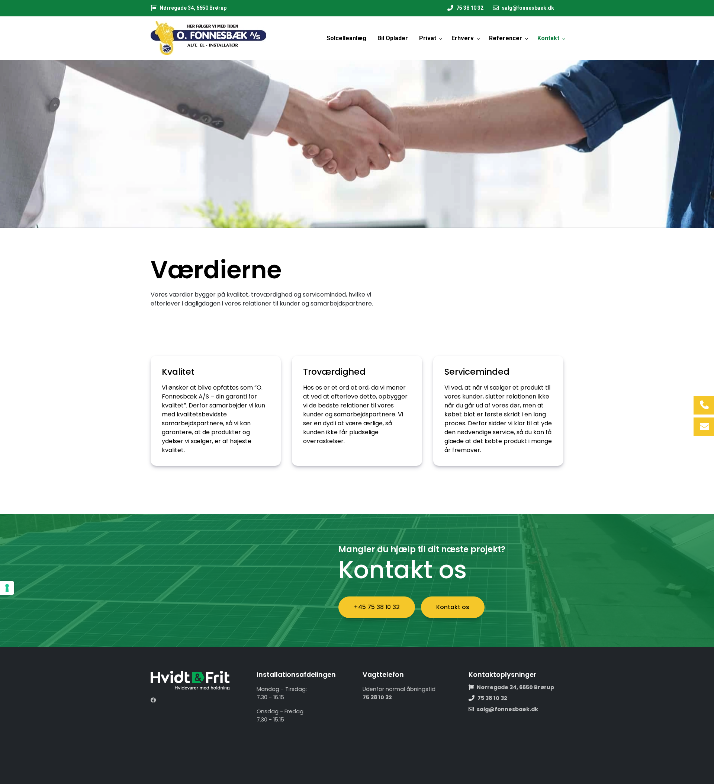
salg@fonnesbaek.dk (528, 8)
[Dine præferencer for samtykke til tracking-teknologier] (7, 588)
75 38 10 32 (469, 8)
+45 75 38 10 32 (377, 607)
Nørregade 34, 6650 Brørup (193, 8)
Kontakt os (452, 607)
